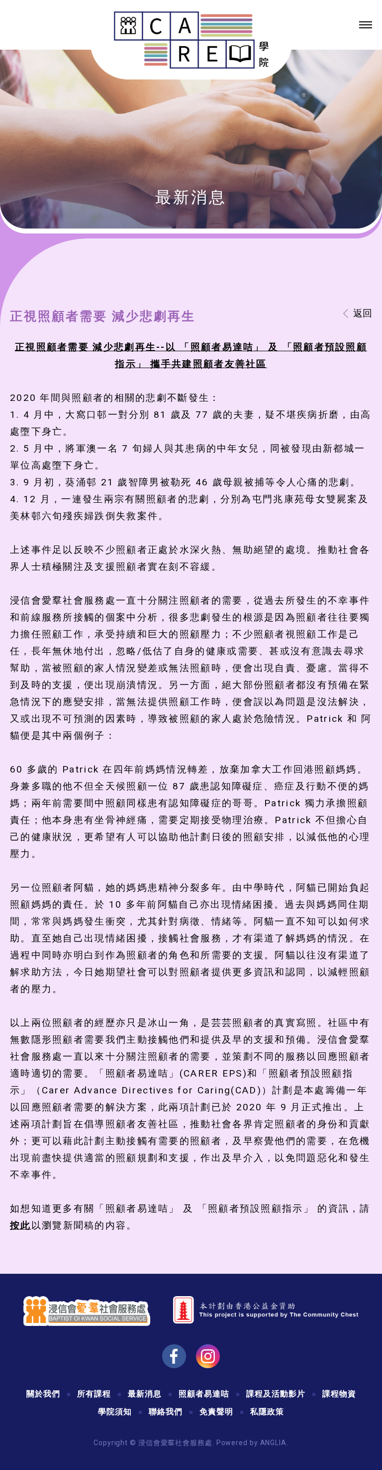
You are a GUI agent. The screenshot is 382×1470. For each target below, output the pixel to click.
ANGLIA (273, 1443)
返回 (362, 313)
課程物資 (339, 1393)
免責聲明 (216, 1411)
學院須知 (115, 1411)
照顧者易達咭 (204, 1393)
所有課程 (94, 1393)
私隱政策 (267, 1411)
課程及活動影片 (275, 1393)
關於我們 (43, 1393)
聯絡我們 (166, 1411)
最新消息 (145, 1393)
